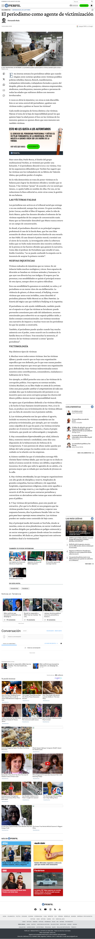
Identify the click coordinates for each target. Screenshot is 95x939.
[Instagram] (50, 909)
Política (18, 916)
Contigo (33, 924)
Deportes (50, 916)
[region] (32, 653)
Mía (57, 921)
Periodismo (25, 588)
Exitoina (43, 919)
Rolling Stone (55, 924)
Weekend (35, 921)
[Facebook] (35, 909)
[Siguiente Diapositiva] (61, 610)
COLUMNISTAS (5, 10)
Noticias (33, 919)
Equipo (54, 927)
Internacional (38, 916)
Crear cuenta (58, 630)
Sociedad (30, 916)
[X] (40, 909)
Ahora (4, 916)
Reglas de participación (63, 927)
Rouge (53, 921)
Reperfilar (67, 916)
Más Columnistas (84, 453)
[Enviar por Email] (3, 90)
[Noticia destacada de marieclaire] (48, 843)
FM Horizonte (69, 921)
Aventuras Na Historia (43, 924)
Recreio (69, 924)
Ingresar (75, 5)
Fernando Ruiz (13, 20)
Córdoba (60, 916)
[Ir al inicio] (13, 5)
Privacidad (48, 927)
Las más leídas (74, 518)
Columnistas (73, 407)
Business (73, 916)
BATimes (62, 921)
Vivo (53, 919)
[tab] (9, 643)
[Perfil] (13, 838)
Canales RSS (22, 927)
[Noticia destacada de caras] (16, 871)
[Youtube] (45, 909)
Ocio (55, 916)
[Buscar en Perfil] (92, 1)
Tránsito (73, 927)
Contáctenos (40, 927)
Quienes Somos (31, 927)
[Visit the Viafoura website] (59, 675)
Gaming (49, 919)
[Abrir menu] (2, 5)
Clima (45, 916)
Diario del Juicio (60, 919)
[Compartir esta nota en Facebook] (3, 73)
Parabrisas (48, 921)
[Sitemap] (60, 909)
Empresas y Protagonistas (84, 916)
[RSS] (55, 909)
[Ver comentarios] (92, 10)
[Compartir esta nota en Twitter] (3, 79)
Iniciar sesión (50, 630)
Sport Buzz (63, 924)
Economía (24, 916)
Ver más (88, 564)
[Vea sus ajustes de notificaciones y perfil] (91, 5)
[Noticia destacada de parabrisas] (48, 871)
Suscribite (84, 5)
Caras (38, 919)
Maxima (75, 924)
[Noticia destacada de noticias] (16, 843)
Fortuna (41, 921)
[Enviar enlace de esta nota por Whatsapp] (3, 84)
